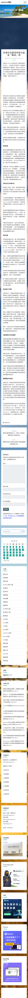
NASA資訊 (5, 629)
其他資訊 (5, 660)
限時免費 (5, 581)
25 (13, 555)
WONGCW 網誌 (6, 2)
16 (7, 552)
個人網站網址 (6, 501)
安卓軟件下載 (6, 612)
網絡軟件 (5, 602)
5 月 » (8, 560)
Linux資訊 (5, 622)
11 (13, 549)
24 (10, 555)
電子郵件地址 (7, 494)
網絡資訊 (7, 422)
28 (23, 555)
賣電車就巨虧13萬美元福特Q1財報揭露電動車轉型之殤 (14, 442)
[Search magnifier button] (23, 531)
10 (10, 549)
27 (19, 555)
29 (4, 558)
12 (16, 549)
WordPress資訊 (7, 633)
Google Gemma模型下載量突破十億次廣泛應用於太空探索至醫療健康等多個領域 (13, 743)
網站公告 (5, 574)
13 (19, 549)
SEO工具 (5, 654)
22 (4, 555)
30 (7, 558)
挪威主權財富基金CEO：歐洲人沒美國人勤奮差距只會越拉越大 (14, 433)
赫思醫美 (5, 578)
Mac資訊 (5, 619)
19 (16, 552)
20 (19, 552)
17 (10, 552)
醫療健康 (5, 657)
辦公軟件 (5, 591)
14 (23, 549)
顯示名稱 (6, 486)
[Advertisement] (14, 34)
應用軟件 (5, 605)
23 (7, 555)
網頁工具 (5, 650)
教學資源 (5, 643)
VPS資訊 (5, 626)
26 (16, 555)
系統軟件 (5, 588)
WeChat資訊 (6, 636)
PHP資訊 (5, 640)
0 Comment (19, 58)
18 (13, 552)
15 (4, 552)
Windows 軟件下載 (8, 584)
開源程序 (5, 647)
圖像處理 (5, 595)
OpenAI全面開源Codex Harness (11, 705)
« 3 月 (4, 560)
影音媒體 (5, 598)
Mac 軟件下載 (6, 609)
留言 (4, 463)
